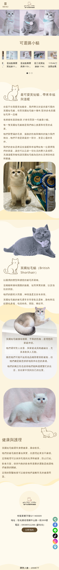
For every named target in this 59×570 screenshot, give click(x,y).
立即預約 (29, 529)
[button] (3, 62)
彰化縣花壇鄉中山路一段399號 (33, 520)
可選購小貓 (30, 42)
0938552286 (28, 524)
